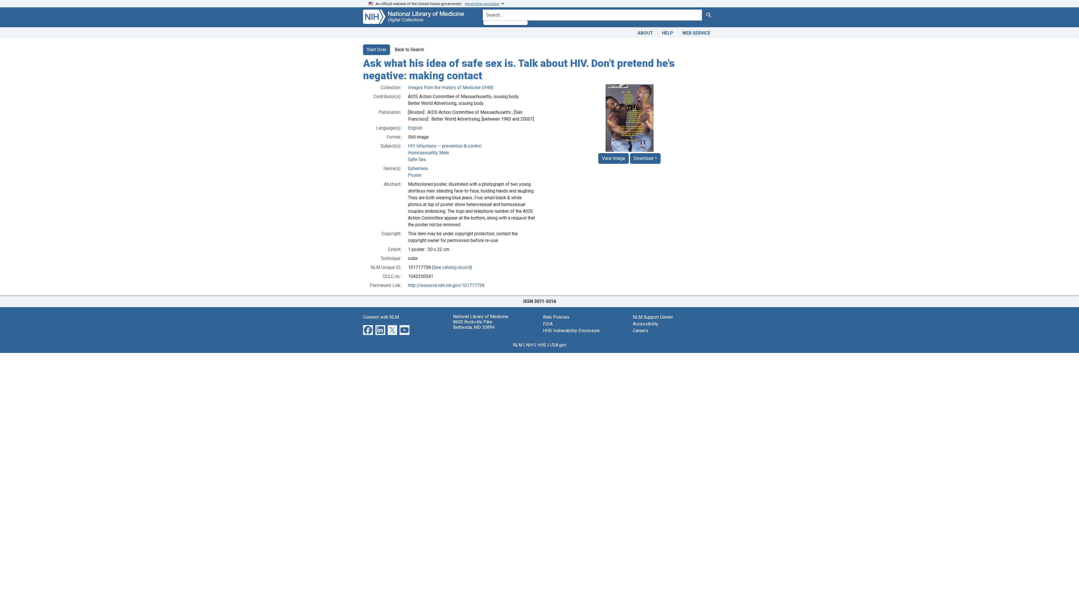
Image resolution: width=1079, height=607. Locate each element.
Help (667, 33)
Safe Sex (417, 159)
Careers (640, 330)
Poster (414, 175)
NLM (517, 345)
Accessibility (645, 324)
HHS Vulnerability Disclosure (571, 330)
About (645, 33)
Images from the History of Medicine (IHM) (450, 87)
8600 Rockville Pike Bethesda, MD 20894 (474, 324)
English (415, 128)
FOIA (548, 324)
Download (643, 158)
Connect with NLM (381, 317)
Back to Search (409, 49)
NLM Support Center (653, 317)
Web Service (696, 33)
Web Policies (556, 317)
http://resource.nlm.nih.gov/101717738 (446, 285)
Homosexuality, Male (428, 152)
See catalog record (451, 267)
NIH (530, 345)
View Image (613, 158)
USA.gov (558, 345)
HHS (541, 345)
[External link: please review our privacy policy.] (368, 329)
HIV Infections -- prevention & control (444, 146)
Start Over (376, 49)
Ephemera (418, 168)
